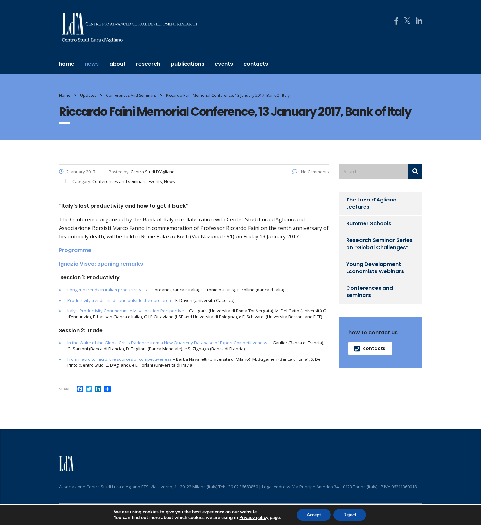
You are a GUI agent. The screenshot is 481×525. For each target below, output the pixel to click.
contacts (255, 64)
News (92, 64)
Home (64, 95)
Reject (349, 515)
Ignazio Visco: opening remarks (101, 264)
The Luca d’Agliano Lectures (371, 203)
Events (224, 64)
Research (148, 64)
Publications (187, 64)
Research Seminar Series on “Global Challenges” (379, 243)
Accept (314, 515)
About (117, 64)
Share (64, 388)
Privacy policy (253, 518)
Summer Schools (368, 223)
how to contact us (373, 332)
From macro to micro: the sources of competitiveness (119, 359)
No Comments (314, 172)
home (66, 64)
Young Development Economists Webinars (375, 267)
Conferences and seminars (369, 291)
